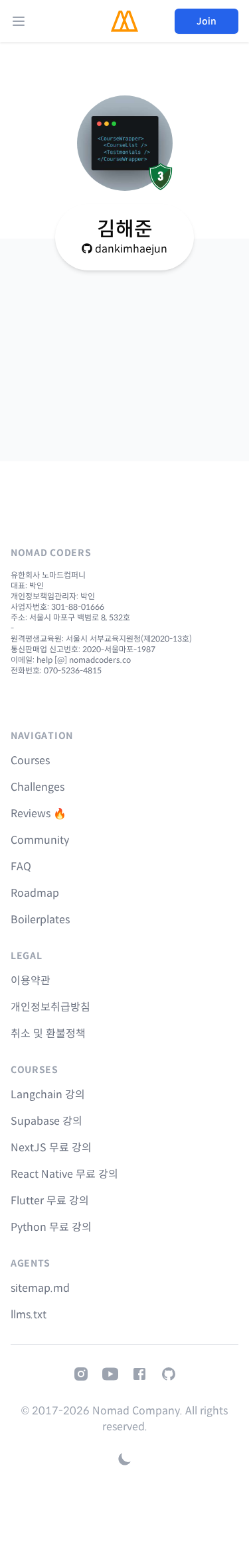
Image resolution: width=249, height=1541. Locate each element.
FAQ (21, 867)
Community (40, 840)
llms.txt (28, 1315)
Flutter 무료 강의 (50, 1201)
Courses (30, 761)
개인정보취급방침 (50, 1007)
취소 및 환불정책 (48, 1034)
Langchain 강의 (48, 1095)
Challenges (37, 787)
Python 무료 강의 (51, 1227)
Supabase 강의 (46, 1121)
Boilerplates (40, 920)
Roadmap (35, 893)
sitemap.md (40, 1288)
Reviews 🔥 (38, 814)
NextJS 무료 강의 (51, 1148)
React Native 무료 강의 (64, 1174)
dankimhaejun (131, 249)
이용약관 (30, 981)
